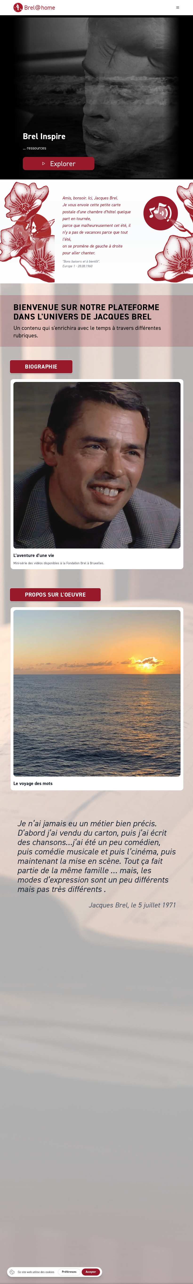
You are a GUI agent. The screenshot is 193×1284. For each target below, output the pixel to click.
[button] (32, 231)
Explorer (63, 163)
